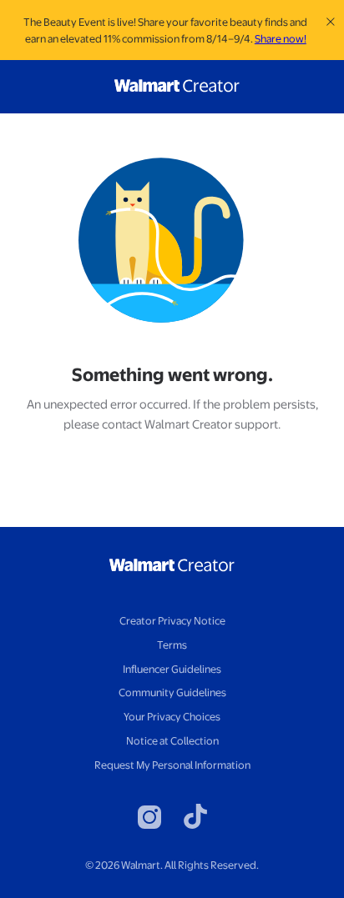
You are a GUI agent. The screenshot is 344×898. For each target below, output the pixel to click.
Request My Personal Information (172, 764)
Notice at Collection (172, 740)
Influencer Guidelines (172, 668)
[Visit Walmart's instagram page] (149, 817)
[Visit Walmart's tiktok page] (195, 817)
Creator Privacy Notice (172, 620)
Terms (172, 644)
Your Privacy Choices (172, 716)
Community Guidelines (172, 692)
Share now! (280, 38)
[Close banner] (331, 21)
